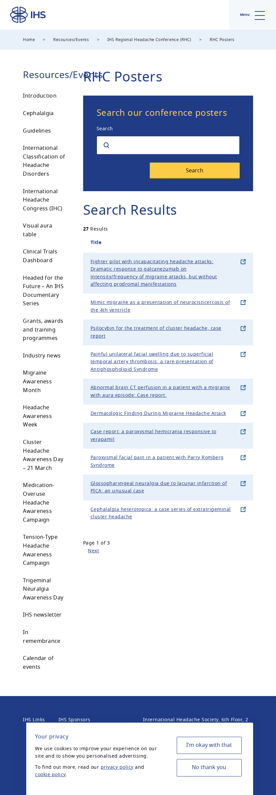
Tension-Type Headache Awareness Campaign (40, 550)
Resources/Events (71, 40)
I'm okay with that (209, 745)
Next (93, 550)
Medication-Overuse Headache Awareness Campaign (38, 502)
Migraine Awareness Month (37, 381)
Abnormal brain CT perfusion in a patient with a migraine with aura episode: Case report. (160, 391)
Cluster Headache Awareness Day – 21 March (43, 455)
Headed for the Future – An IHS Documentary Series (43, 291)
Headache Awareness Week (37, 416)
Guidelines (37, 131)
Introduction (40, 96)
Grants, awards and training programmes (43, 329)
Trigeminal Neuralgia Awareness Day (43, 589)
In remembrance (41, 636)
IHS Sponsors (75, 719)
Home (29, 40)
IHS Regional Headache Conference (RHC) (149, 40)
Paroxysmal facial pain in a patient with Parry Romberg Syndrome (157, 461)
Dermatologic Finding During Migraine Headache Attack (158, 413)
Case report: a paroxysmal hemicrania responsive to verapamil (153, 435)
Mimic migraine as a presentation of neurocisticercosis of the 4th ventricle (160, 306)
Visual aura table (37, 230)
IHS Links (34, 719)
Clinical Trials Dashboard (40, 256)
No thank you (209, 767)
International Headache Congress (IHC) (42, 200)
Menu (245, 14)
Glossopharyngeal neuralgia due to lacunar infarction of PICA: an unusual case (159, 487)
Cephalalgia (38, 113)
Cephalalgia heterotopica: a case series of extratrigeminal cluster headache (161, 513)
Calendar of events (38, 662)
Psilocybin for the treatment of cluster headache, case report (156, 332)
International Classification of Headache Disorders (44, 161)
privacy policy (117, 767)
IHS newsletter (42, 615)
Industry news (42, 356)
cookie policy (50, 774)
